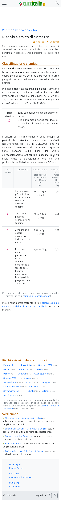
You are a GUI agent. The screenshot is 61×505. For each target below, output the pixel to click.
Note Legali (15, 464)
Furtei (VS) (37, 386)
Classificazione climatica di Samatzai (23, 418)
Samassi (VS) (13, 382)
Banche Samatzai (13, 443)
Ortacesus (25, 369)
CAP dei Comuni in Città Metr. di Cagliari (24, 451)
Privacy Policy (16, 468)
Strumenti (14, 483)
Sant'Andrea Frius (15, 386)
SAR (15, 30)
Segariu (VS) (12, 378)
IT (9, 30)
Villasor (48, 391)
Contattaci (14, 486)
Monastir (32, 382)
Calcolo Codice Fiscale (20, 477)
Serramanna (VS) (14, 391)
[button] (56, 3)
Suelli (34, 391)
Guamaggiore (44, 373)
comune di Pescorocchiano (36, 296)
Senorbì (25, 373)
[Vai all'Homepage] (32, 3)
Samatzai (32, 30)
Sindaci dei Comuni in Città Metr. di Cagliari (26, 428)
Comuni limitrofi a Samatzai (18, 436)
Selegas (49, 382)
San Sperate (12, 395)
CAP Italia (14, 473)
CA (22, 30)
